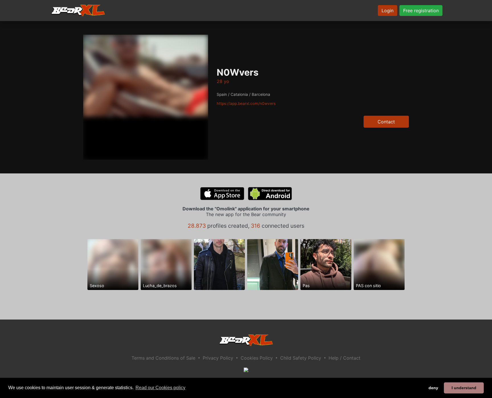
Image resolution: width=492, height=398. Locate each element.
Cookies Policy (257, 358)
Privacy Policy (218, 358)
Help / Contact (344, 358)
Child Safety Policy (300, 358)
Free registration (421, 10)
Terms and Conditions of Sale (163, 358)
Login (387, 10)
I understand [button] (464, 387)
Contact (386, 122)
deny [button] (433, 387)
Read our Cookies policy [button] (160, 387)
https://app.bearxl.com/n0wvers (246, 103)
